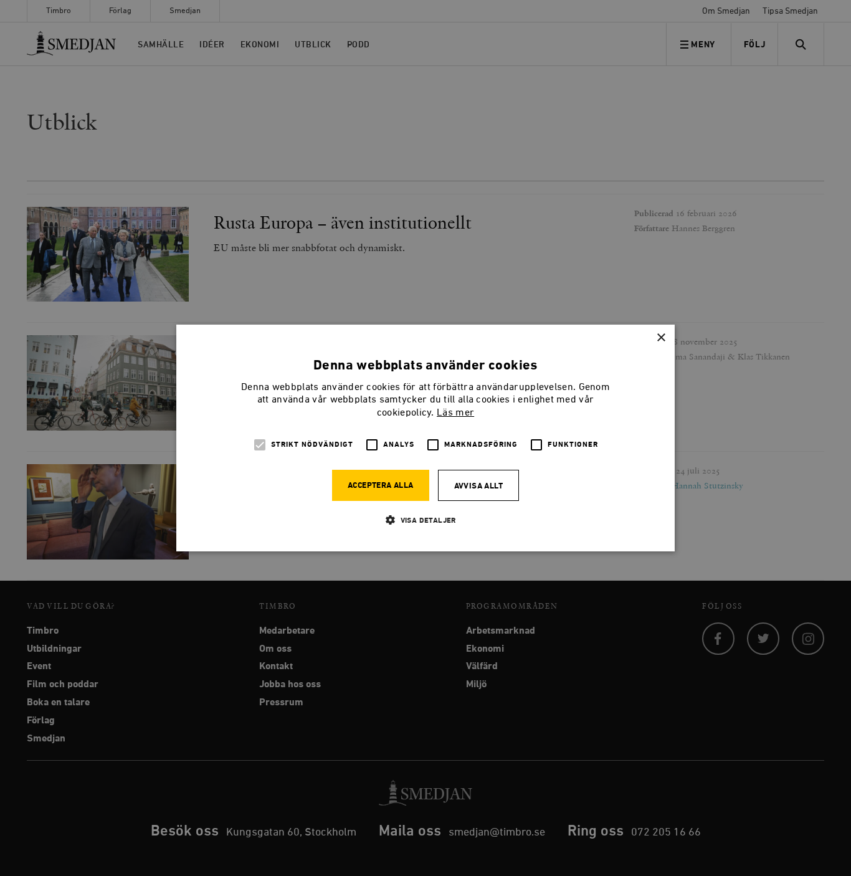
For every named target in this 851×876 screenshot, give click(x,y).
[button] (425, 519)
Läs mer (455, 413)
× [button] (660, 338)
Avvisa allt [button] (478, 486)
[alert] (425, 438)
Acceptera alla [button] (381, 486)
